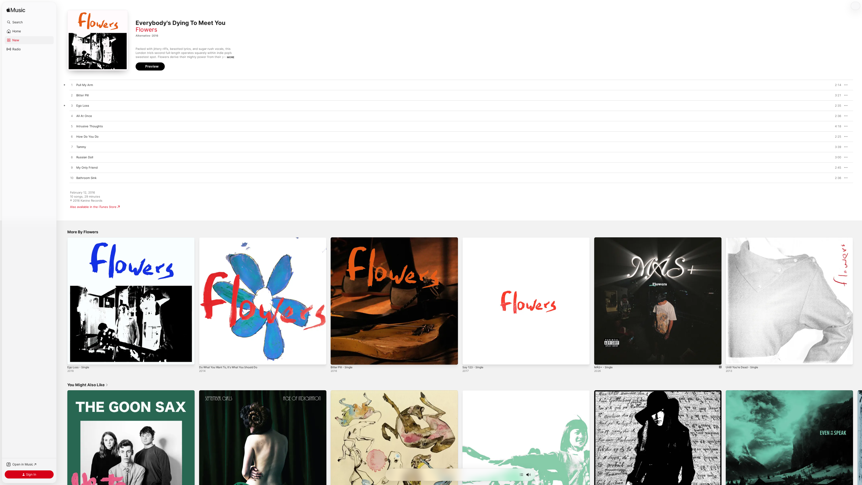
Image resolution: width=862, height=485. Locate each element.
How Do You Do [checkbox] (87, 136)
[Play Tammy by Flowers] (71, 147)
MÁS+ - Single (604, 239)
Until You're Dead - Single (744, 239)
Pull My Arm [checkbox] (84, 85)
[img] (16, 10)
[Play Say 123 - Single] (468, 359)
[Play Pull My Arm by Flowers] (71, 85)
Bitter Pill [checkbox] (82, 95)
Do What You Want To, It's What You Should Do (232, 239)
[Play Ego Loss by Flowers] (71, 106)
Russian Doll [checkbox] (84, 157)
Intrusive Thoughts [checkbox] (89, 126)
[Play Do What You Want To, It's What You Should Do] (204, 359)
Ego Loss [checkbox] (82, 105)
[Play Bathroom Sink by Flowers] (71, 178)
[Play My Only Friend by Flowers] (71, 168)
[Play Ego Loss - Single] (73, 359)
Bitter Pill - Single (343, 239)
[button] (29, 22)
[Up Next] (521, 475)
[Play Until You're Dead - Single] (731, 359)
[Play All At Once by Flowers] (71, 116)
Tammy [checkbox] (81, 147)
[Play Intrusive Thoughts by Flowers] (71, 126)
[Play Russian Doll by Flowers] (71, 157)
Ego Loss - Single (79, 239)
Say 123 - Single (473, 239)
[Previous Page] (63, 454)
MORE (230, 57)
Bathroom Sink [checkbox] (86, 178)
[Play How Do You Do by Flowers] (71, 137)
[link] (87, 384)
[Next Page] (857, 454)
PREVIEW (836, 85)
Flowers (146, 29)
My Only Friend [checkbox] (87, 167)
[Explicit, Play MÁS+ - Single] (599, 359)
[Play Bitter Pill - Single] (336, 359)
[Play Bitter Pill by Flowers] (71, 95)
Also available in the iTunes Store (93, 207)
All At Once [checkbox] (84, 116)
